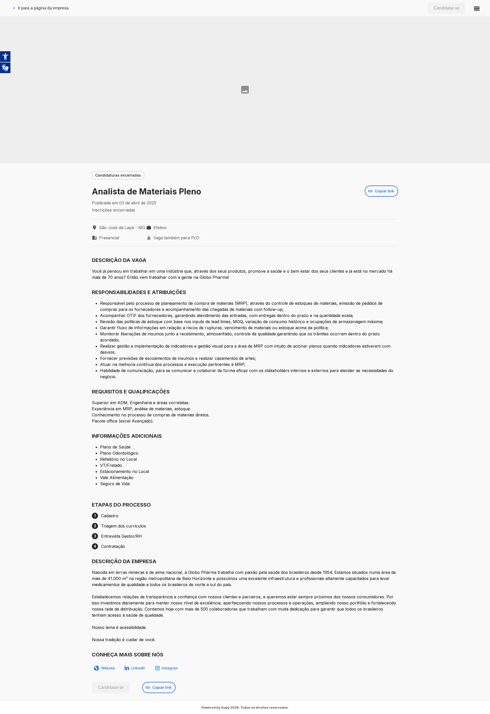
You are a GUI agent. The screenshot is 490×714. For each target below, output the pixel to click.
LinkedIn (138, 668)
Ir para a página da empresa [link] (43, 8)
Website (108, 668)
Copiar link (384, 191)
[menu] (477, 8)
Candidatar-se (446, 8)
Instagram (170, 668)
